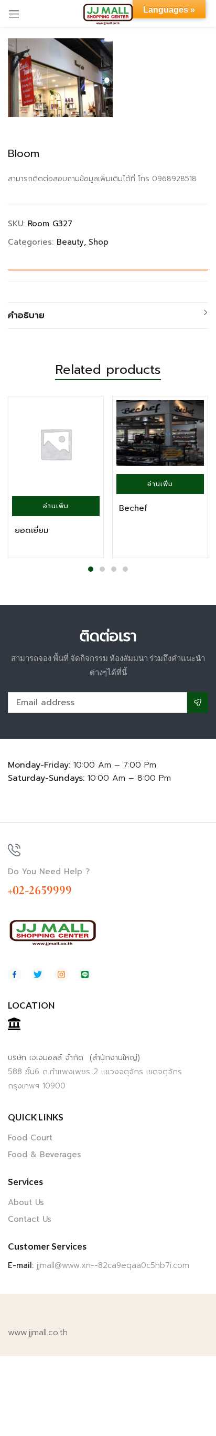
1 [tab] (90, 569)
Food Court (30, 1138)
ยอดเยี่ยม (32, 530)
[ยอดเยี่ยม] (56, 444)
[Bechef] (160, 433)
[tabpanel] (56, 477)
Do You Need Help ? (49, 871)
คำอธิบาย (26, 315)
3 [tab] (113, 569)
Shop (99, 242)
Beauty (70, 242)
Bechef (133, 508)
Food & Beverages (44, 1154)
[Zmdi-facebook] (14, 974)
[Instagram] (61, 974)
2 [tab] (102, 569)
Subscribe (197, 702)
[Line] (85, 974)
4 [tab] (125, 569)
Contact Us (29, 1219)
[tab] (108, 315)
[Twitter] (38, 974)
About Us (26, 1202)
